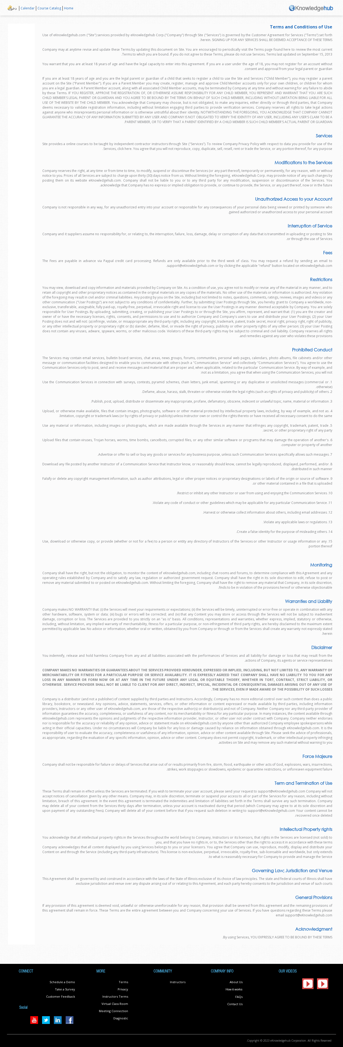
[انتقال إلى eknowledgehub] (311, 7)
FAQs (239, 997)
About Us (236, 982)
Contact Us (235, 1004)
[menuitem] (68, 8)
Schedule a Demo (62, 982)
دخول (12, 8)
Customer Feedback (60, 996)
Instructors (177, 982)
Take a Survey (65, 989)
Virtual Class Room (115, 1004)
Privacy (123, 989)
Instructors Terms (115, 996)
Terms (123, 982)
